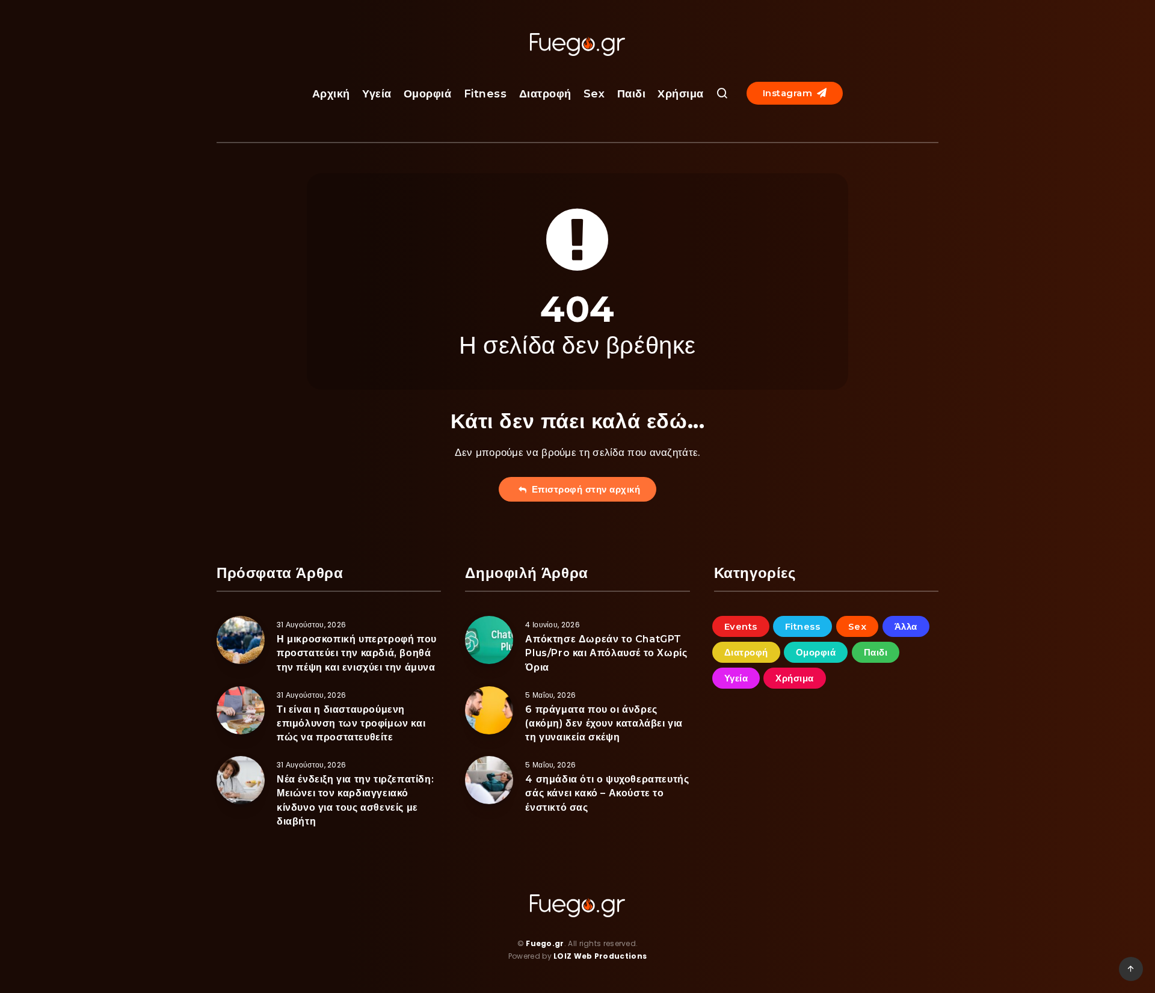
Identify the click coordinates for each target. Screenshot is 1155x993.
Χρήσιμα (681, 93)
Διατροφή (545, 93)
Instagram (789, 93)
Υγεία (377, 93)
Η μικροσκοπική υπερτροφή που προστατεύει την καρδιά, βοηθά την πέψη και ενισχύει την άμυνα (357, 652)
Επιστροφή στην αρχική (583, 489)
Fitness (485, 93)
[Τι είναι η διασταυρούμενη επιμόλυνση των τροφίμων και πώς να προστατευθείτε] (241, 710)
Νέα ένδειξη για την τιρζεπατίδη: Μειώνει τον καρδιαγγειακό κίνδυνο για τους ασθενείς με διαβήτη (355, 800)
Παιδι (631, 93)
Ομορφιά (428, 93)
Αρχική (331, 93)
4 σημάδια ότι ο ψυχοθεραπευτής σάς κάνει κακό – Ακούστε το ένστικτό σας (607, 793)
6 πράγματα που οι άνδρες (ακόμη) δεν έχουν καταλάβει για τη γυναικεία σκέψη (604, 723)
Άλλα (906, 626)
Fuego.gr (545, 943)
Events (740, 626)
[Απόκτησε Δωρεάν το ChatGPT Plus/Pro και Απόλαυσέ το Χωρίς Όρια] (489, 640)
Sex (594, 93)
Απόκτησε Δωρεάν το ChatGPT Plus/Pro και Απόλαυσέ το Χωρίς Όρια (606, 652)
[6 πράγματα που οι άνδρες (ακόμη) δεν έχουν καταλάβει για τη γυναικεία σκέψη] (489, 710)
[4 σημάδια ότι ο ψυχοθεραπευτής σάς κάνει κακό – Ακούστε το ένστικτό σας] (489, 780)
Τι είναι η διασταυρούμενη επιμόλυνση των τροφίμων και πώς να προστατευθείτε (351, 723)
